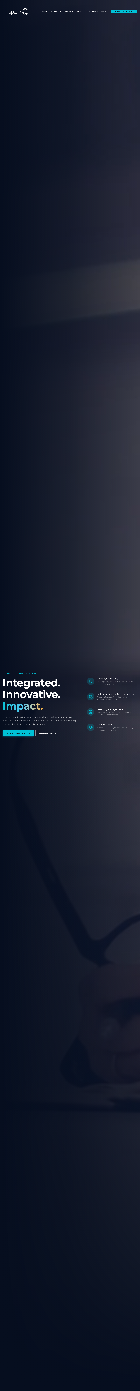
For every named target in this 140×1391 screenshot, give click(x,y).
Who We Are (54, 11)
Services (68, 11)
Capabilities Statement (123, 11)
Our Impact (93, 11)
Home (44, 11)
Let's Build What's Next (16, 733)
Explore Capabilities (49, 733)
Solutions (80, 11)
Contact (104, 11)
